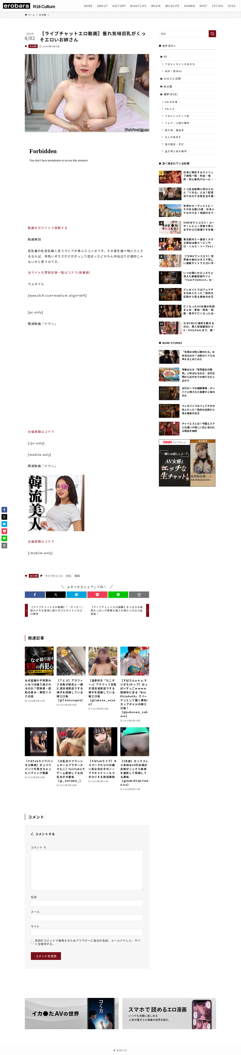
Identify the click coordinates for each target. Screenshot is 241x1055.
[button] (35, 594)
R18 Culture (44, 7)
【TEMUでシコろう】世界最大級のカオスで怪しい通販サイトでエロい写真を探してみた (198, 259)
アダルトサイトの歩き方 (180, 64)
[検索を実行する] (212, 33)
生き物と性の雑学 (176, 151)
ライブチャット (54, 575)
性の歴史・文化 (174, 144)
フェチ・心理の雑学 (177, 123)
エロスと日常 (172, 78)
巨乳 (68, 575)
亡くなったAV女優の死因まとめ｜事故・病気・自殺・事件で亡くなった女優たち (199, 310)
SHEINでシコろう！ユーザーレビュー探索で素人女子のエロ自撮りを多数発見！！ (199, 226)
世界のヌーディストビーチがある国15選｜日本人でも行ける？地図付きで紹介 (198, 209)
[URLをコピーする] (139, 594)
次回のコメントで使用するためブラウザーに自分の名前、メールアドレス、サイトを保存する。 (88, 942)
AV (165, 56)
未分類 (33, 46)
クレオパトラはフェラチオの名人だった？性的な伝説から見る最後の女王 (198, 293)
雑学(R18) (171, 94)
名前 (34, 897)
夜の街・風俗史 (174, 130)
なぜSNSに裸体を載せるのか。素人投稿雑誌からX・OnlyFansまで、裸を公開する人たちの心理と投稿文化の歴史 (199, 327)
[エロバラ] (16, 6)
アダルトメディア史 (177, 116)
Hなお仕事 (171, 102)
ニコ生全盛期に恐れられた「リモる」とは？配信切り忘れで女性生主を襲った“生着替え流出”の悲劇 (198, 192)
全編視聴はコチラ (41, 431)
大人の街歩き (173, 137)
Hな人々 (170, 109)
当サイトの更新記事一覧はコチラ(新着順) (59, 272)
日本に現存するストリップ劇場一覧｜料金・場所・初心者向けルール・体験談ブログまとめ (198, 176)
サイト (35, 926)
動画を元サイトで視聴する (48, 227)
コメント (39, 847)
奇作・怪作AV (173, 71)
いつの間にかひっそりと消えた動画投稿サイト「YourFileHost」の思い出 (199, 276)
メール (35, 912)
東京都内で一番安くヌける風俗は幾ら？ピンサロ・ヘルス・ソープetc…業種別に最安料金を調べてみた (199, 243)
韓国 (77, 575)
